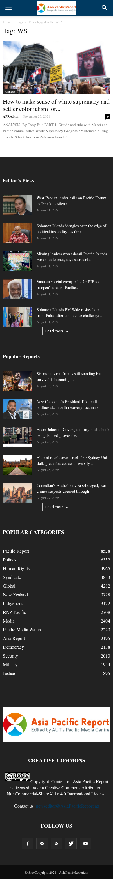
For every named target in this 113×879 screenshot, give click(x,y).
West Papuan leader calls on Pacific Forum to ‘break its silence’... (71, 200)
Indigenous (13, 603)
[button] (105, 8)
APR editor (11, 116)
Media (8, 621)
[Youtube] (85, 843)
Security (10, 656)
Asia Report (14, 638)
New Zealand (15, 594)
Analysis (10, 91)
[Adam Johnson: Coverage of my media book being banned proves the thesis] (17, 437)
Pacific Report (16, 551)
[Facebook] (27, 843)
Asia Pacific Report (90, 781)
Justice (9, 673)
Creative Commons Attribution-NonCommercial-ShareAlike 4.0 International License (56, 790)
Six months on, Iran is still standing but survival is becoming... (69, 376)
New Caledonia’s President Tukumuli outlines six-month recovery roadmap (67, 404)
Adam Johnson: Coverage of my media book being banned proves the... (73, 432)
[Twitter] (71, 843)
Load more (54, 331)
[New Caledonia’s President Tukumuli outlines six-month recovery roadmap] (17, 409)
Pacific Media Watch (22, 629)
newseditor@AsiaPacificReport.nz (67, 806)
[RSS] (56, 843)
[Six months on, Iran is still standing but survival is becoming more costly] (17, 381)
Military (10, 664)
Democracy (13, 647)
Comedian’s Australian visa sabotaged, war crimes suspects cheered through (71, 488)
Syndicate (12, 577)
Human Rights (16, 568)
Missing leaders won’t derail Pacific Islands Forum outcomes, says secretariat (72, 256)
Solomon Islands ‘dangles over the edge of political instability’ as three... (71, 228)
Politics (9, 560)
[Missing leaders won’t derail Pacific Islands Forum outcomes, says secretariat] (17, 261)
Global (9, 586)
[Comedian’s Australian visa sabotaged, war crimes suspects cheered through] (17, 493)
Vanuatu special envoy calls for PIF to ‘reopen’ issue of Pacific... (68, 284)
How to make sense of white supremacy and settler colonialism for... (56, 105)
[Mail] (42, 843)
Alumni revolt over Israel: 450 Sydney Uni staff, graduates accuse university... (72, 460)
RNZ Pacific (14, 612)
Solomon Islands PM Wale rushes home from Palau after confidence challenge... (69, 312)
